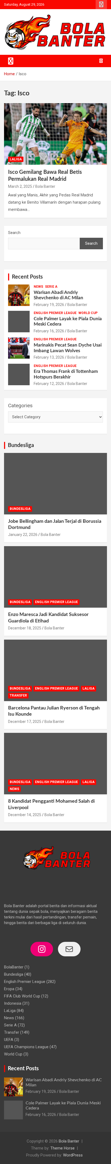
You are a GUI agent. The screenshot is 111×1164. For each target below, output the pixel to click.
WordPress (73, 1155)
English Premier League (55, 313)
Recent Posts (27, 277)
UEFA (8, 1039)
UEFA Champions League (26, 1046)
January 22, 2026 (22, 534)
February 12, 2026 (49, 383)
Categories (20, 405)
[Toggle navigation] (11, 61)
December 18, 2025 (24, 628)
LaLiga (16, 159)
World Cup (88, 313)
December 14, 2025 (24, 815)
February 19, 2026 (49, 304)
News (38, 287)
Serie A (51, 287)
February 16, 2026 (49, 331)
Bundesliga (21, 445)
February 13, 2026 (49, 357)
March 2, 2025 (20, 186)
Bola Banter (45, 186)
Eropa (9, 988)
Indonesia (12, 1003)
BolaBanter (13, 967)
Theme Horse (62, 1148)
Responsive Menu (101, 4)
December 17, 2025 (24, 721)
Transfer (18, 695)
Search (14, 232)
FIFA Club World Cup (22, 996)
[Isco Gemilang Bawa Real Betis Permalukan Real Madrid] (55, 134)
